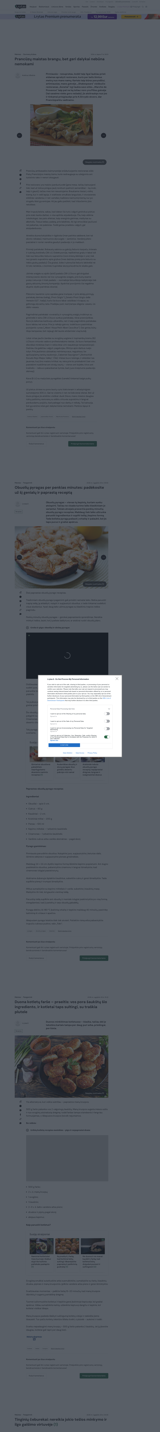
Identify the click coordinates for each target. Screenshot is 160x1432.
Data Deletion (67, 753)
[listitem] (80, 709)
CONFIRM (64, 745)
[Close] (118, 679)
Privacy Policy (92, 753)
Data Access (80, 753)
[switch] (107, 713)
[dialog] (80, 716)
